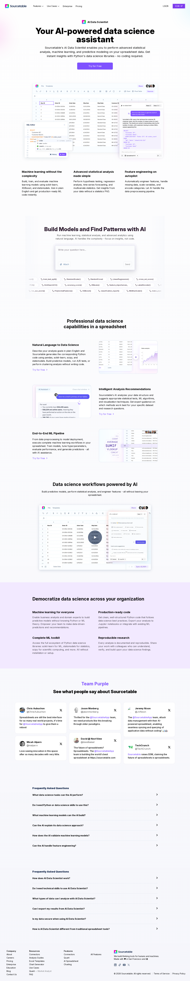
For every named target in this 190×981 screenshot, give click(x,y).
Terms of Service (162, 974)
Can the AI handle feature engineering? (54, 845)
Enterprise (67, 6)
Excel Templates (37, 961)
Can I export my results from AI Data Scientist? (58, 908)
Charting (68, 964)
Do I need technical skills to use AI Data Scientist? (60, 888)
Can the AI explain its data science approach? (57, 825)
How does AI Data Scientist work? (51, 878)
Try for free (38, 369)
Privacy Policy (178, 974)
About (9, 954)
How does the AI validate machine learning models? (60, 835)
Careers (10, 958)
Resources (34, 951)
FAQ (31, 974)
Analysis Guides (36, 958)
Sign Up (179, 6)
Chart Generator (36, 964)
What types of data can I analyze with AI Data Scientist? (63, 898)
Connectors (34, 954)
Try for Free (95, 66)
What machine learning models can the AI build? (59, 815)
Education (11, 968)
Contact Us (12, 974)
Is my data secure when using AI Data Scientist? (59, 918)
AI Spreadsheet (71, 961)
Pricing (79, 6)
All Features (96, 954)
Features (37, 6)
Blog (9, 971)
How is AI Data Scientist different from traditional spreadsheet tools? (71, 929)
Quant (40, 971)
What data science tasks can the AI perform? (57, 795)
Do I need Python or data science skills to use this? (60, 805)
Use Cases (52, 6)
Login (165, 6)
